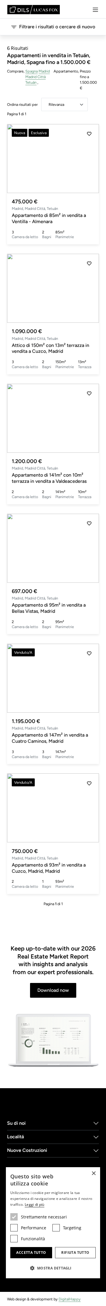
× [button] (93, 1173)
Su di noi (16, 1123)
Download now (53, 990)
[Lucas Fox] (33, 9)
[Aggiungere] (89, 134)
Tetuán (31, 82)
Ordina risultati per (22, 104)
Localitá (15, 1136)
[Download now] (53, 1040)
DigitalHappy (70, 1299)
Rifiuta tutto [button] (75, 1252)
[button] (89, 159)
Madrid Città (35, 77)
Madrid (44, 71)
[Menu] (95, 9)
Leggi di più (34, 1204)
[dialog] (53, 1222)
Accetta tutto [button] (31, 1252)
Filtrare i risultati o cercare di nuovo (57, 26)
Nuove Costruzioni (27, 1150)
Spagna (31, 71)
